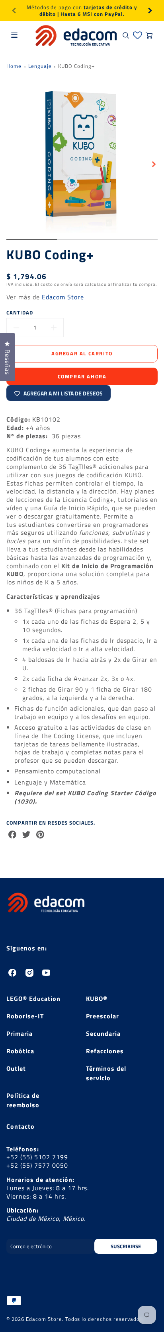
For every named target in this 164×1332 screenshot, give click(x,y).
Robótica (20, 1051)
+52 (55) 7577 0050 (37, 1165)
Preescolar (102, 1016)
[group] (81, 10)
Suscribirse (126, 1246)
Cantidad (19, 312)
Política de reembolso (22, 1100)
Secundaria (103, 1033)
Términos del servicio (106, 1073)
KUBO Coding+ (76, 66)
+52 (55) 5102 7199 (37, 1157)
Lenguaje (40, 66)
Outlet (16, 1068)
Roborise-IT (25, 1016)
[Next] (150, 11)
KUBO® (96, 998)
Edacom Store (63, 297)
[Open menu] (14, 35)
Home (13, 66)
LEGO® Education (33, 998)
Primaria (19, 1033)
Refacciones (105, 1051)
